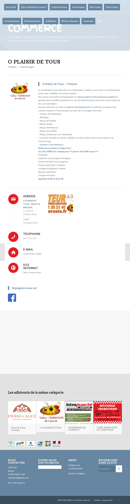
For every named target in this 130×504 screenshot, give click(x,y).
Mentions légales (76, 473)
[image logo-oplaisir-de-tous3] (60, 204)
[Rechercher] (99, 21)
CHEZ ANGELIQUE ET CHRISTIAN (107, 428)
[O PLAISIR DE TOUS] (50, 412)
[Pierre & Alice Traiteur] (22, 412)
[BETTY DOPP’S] (127, 252)
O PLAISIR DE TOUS (51, 428)
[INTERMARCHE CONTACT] (79, 412)
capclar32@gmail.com (18, 477)
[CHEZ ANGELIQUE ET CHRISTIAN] (108, 412)
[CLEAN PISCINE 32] (2, 252)
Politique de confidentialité (75, 467)
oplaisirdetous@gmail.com (36, 253)
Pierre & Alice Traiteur (18, 429)
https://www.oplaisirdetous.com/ (39, 272)
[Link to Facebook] (119, 500)
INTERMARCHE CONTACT (77, 429)
